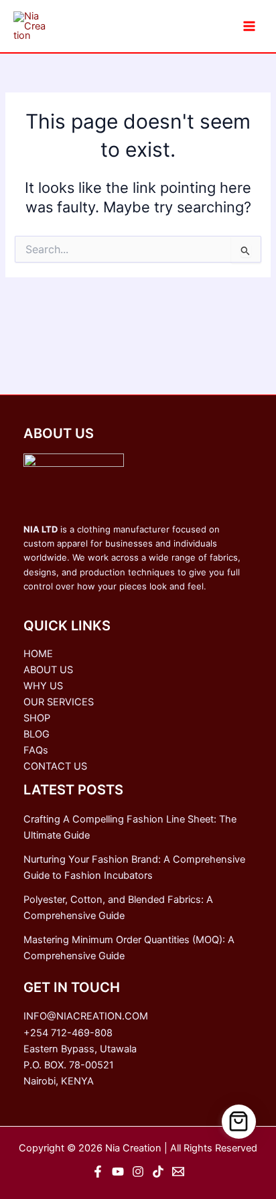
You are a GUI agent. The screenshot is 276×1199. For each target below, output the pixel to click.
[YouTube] (118, 1172)
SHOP (36, 718)
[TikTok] (158, 1172)
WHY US (43, 686)
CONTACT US (55, 766)
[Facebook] (98, 1172)
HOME (38, 654)
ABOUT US (48, 670)
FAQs (35, 750)
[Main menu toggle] (249, 26)
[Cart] (239, 1122)
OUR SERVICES (58, 702)
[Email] (178, 1172)
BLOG (36, 734)
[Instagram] (138, 1172)
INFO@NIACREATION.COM (85, 1016)
